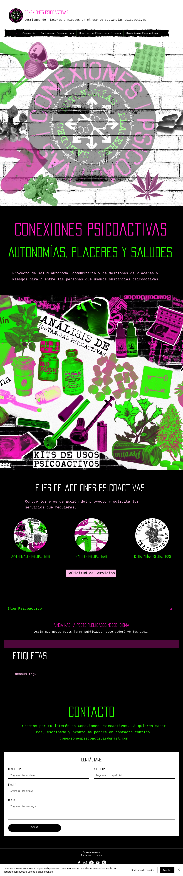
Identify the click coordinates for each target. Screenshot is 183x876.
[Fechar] (179, 870)
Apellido (99, 769)
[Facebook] (79, 863)
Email (12, 785)
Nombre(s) (14, 769)
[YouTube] (97, 863)
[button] (170, 609)
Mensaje (13, 800)
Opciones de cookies (142, 870)
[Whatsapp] (104, 863)
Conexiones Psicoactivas (46, 12)
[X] (91, 863)
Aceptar (167, 870)
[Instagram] (85, 863)
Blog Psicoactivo (25, 609)
